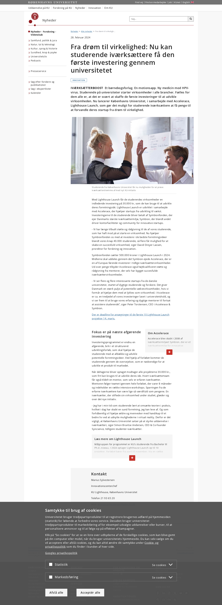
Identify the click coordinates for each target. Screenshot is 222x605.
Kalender (36, 92)
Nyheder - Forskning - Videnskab (43, 33)
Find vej (139, 2)
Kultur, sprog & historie (44, 48)
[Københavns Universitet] (34, 19)
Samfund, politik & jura (44, 40)
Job (170, 2)
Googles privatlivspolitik (61, 553)
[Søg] (191, 19)
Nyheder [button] (80, 7)
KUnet (177, 2)
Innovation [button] (94, 7)
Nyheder (74, 31)
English (186, 2)
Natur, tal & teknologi (43, 44)
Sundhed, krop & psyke (44, 52)
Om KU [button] (108, 7)
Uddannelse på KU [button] (39, 7)
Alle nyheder (86, 31)
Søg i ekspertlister (41, 88)
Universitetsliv (39, 56)
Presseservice (38, 71)
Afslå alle (56, 592)
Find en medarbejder (155, 2)
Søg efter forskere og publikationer (42, 83)
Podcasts (36, 60)
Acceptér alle (90, 592)
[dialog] (111, 553)
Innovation (78, 80)
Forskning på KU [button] (62, 7)
